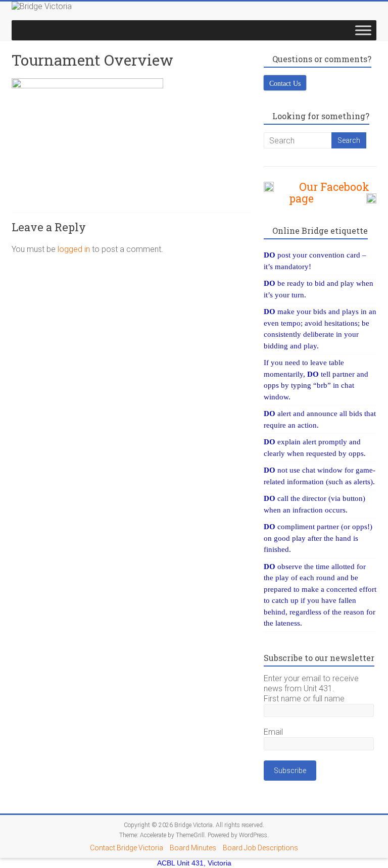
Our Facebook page (329, 193)
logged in (74, 249)
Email (273, 732)
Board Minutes (193, 848)
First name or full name (304, 698)
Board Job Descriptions (260, 848)
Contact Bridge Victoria (126, 848)
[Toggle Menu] (363, 30)
